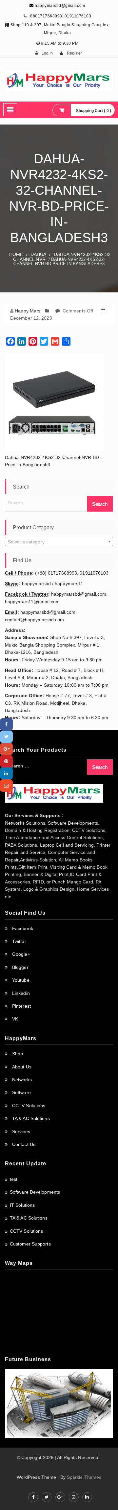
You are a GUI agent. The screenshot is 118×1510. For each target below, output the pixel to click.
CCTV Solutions (28, 1105)
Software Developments (35, 1192)
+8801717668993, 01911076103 (59, 16)
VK (15, 1018)
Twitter (19, 941)
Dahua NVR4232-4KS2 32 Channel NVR (61, 257)
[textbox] (59, 541)
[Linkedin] (6, 773)
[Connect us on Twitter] (46, 1497)
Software (21, 1092)
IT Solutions (22, 1205)
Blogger (20, 967)
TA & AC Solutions (31, 1118)
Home (16, 254)
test (13, 1179)
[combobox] (59, 541)
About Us (21, 1066)
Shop (17, 1053)
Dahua (38, 254)
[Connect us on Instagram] (74, 1497)
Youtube (21, 980)
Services (21, 1131)
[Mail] (6, 785)
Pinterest (21, 1006)
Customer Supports (30, 1244)
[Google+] (6, 749)
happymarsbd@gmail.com (59, 5)
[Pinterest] (6, 761)
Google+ (21, 954)
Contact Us (23, 1144)
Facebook (22, 928)
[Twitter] (6, 737)
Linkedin (21, 993)
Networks (22, 1079)
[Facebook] (6, 724)
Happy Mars (27, 310)
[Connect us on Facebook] (33, 1497)
